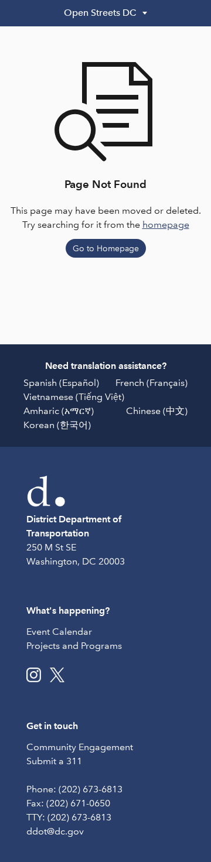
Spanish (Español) (61, 382)
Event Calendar (59, 631)
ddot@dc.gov (55, 831)
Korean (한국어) (57, 424)
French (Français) (151, 382)
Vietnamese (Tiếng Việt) (73, 396)
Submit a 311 (54, 761)
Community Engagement (79, 746)
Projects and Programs (74, 645)
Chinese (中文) (157, 410)
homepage (165, 224)
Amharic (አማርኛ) (58, 410)
